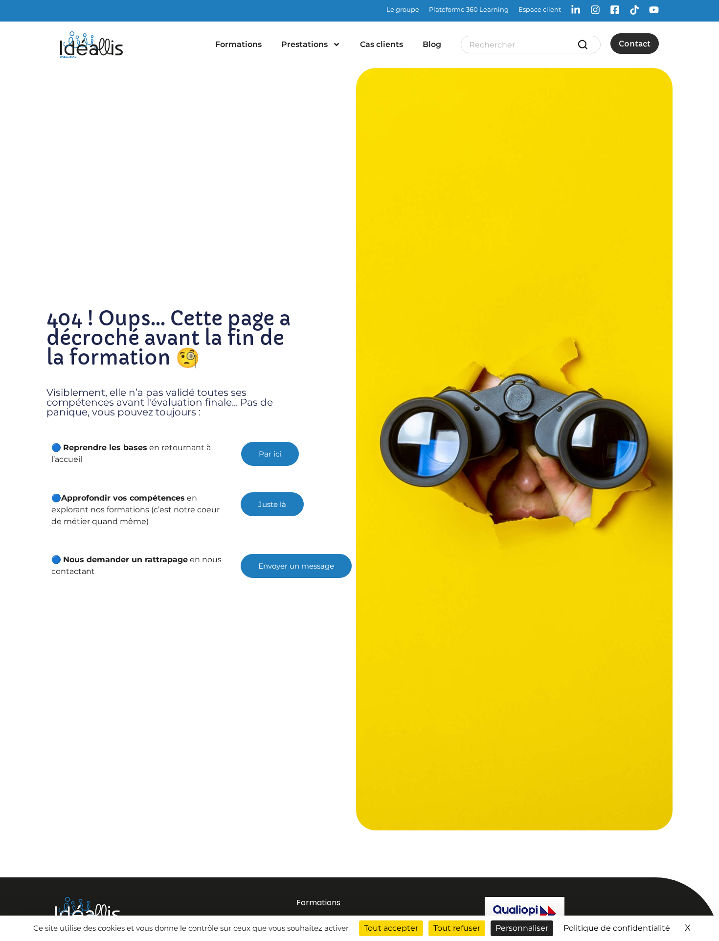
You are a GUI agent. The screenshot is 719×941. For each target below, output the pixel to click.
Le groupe (402, 9)
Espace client (539, 9)
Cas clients (381, 44)
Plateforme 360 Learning (469, 9)
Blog (432, 44)
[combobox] (523, 44)
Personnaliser (521, 928)
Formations (238, 44)
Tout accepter (391, 928)
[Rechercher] (584, 44)
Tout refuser (456, 928)
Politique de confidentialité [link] (616, 928)
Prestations (304, 44)
